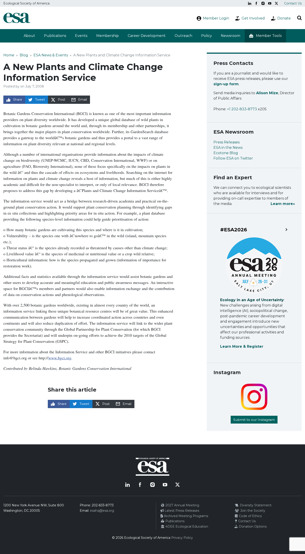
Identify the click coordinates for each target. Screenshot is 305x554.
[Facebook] (256, 3)
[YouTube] (269, 3)
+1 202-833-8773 (242, 109)
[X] (276, 3)
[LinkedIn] (249, 3)
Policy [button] (206, 36)
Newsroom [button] (230, 36)
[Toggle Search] (299, 18)
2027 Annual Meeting (182, 505)
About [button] (29, 36)
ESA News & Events (50, 55)
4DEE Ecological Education (186, 526)
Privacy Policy (182, 538)
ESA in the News (227, 147)
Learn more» (283, 204)
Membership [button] (107, 36)
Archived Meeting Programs (185, 516)
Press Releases (226, 142)
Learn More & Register (241, 346)
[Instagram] (263, 3)
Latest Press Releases (181, 511)
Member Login (216, 18)
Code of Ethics (250, 516)
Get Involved (253, 18)
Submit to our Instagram (254, 420)
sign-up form (226, 84)
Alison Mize (267, 93)
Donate (284, 18)
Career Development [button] (147, 36)
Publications (55, 36)
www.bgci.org (59, 357)
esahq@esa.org (102, 511)
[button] (265, 36)
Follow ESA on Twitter (233, 158)
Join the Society (252, 511)
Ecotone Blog (225, 153)
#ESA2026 (233, 230)
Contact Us (293, 3)
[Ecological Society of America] (16, 18)
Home (8, 55)
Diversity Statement (255, 505)
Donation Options (252, 526)
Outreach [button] (183, 36)
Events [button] (81, 36)
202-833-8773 (103, 505)
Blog (24, 55)
